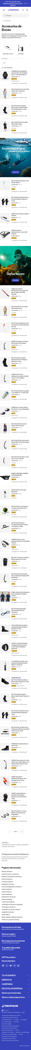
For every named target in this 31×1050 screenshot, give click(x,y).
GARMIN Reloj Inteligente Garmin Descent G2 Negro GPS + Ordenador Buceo (19, 72)
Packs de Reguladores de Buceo (12, 886)
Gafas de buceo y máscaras (10, 874)
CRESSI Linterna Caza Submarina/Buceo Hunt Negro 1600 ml (20, 541)
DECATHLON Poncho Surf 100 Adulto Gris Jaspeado (20, 90)
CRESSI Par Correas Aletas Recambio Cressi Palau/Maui (20, 408)
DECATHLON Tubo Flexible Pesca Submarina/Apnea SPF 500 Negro (20, 575)
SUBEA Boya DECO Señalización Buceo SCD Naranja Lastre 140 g (18, 778)
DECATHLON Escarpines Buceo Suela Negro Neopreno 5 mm (20, 696)
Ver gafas (15, 280)
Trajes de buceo (7, 891)
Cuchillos (21, 53)
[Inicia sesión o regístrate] (23, 10)
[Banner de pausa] (25, 3)
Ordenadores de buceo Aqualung (12, 904)
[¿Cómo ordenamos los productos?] (2, 68)
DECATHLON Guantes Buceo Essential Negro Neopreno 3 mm (20, 712)
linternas (13, 36)
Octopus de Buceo (7, 881)
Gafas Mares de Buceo (9, 907)
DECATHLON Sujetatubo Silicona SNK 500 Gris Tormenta (18, 610)
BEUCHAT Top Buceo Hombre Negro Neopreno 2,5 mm (20, 558)
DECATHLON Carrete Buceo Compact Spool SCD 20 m (19, 507)
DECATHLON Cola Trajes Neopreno (18, 490)
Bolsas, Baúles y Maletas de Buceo (12, 917)
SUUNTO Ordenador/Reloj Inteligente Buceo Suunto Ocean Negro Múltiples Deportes (19, 646)
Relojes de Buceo (7, 871)
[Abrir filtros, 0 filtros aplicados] (4, 63)
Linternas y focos (8, 53)
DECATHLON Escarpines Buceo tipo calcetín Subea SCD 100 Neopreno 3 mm (19, 107)
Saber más (15, 172)
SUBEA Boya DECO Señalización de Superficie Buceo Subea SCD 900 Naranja (19, 291)
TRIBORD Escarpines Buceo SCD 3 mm (19, 744)
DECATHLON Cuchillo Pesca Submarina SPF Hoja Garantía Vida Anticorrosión (20, 729)
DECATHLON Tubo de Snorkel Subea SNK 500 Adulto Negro (20, 441)
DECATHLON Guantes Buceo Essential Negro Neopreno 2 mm (20, 199)
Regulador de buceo (8, 884)
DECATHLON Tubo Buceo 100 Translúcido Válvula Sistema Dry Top (20, 324)
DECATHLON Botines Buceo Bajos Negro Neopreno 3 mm (20, 680)
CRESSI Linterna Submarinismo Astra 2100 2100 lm (19, 232)
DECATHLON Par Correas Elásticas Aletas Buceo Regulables (18, 812)
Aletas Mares (6, 914)
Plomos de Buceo (7, 879)
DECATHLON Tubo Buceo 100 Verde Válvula (20, 181)
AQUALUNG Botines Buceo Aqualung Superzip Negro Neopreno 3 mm (19, 626)
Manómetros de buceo (9, 897)
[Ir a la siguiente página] (22, 831)
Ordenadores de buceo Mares (11, 909)
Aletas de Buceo (7, 889)
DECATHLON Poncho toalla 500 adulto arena (19, 307)
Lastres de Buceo (7, 894)
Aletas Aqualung (7, 899)
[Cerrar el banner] (28, 3)
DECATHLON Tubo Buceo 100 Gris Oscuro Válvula (20, 457)
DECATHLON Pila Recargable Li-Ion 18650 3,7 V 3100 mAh (20, 391)
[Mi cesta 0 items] (27, 10)
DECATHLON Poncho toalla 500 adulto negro (19, 123)
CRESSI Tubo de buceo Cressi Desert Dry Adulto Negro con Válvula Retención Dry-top (20, 762)
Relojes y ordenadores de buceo (12, 876)
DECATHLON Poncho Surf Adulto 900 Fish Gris (19, 424)
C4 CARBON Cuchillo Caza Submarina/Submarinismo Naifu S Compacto (19, 663)
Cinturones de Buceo (8, 902)
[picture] (5, 75)
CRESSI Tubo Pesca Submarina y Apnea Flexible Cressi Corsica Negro (19, 376)
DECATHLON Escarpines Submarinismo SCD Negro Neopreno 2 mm (19, 359)
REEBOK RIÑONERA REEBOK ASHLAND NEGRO (19, 474)
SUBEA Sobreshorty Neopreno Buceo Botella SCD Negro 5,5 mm (20, 593)
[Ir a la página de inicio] (13, 10)
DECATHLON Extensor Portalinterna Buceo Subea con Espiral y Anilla (19, 524)
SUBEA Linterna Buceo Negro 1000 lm (20, 214)
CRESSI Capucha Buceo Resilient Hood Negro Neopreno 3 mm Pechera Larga (19, 796)
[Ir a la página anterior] (9, 831)
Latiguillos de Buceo (8, 912)
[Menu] (4, 10)
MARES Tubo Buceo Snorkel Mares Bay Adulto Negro (19, 342)
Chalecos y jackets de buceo (11, 919)
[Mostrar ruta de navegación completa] (2, 20)
